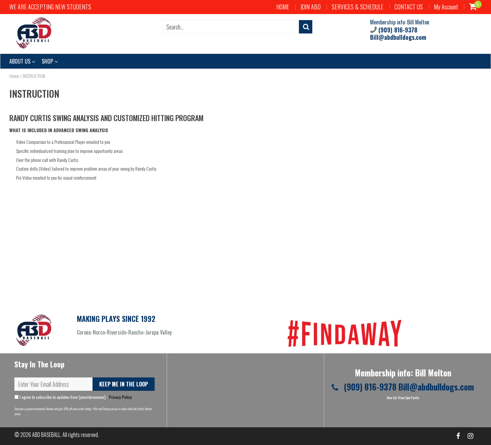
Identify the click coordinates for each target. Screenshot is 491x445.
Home (14, 76)
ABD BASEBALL (46, 435)
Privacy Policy (120, 397)
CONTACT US (408, 6)
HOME (282, 6)
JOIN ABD (310, 6)
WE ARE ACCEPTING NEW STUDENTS (50, 6)
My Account (446, 6)
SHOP (48, 61)
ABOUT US (20, 61)
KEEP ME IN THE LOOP (123, 384)
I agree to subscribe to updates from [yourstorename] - (75, 397)
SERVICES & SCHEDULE (357, 6)
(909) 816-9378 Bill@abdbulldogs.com (398, 33)
